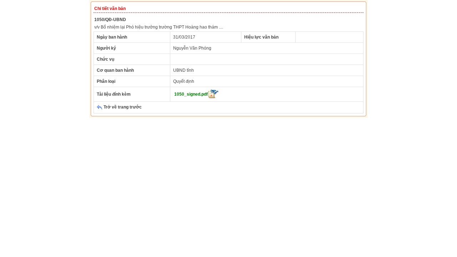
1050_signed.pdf (191, 94)
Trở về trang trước (122, 107)
